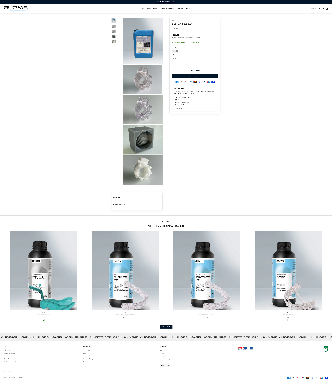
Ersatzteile (6, 359)
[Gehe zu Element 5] (114, 42)
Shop (142, 8)
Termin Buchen (87, 350)
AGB (161, 350)
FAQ (84, 353)
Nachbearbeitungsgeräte (10, 362)
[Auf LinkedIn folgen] (9, 372)
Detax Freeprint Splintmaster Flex (207, 315)
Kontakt (188, 8)
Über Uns (180, 8)
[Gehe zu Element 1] (114, 20)
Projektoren (7, 356)
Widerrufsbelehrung (165, 359)
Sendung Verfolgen (88, 362)
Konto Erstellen (87, 356)
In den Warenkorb (195, 71)
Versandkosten (180, 37)
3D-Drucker (7, 350)
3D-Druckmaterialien (9, 353)
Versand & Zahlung (88, 359)
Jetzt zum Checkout (195, 76)
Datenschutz (163, 356)
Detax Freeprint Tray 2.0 (43, 315)
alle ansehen (166, 326)
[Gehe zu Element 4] (114, 36)
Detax (43, 312)
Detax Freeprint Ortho (288, 315)
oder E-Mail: (32, 337)
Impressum (162, 353)
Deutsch (312, 8)
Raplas (173, 20)
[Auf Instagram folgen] (5, 372)
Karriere (162, 362)
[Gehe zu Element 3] (114, 31)
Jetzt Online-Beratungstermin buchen (166, 1)
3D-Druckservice (152, 8)
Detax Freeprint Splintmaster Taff (125, 315)
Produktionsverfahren (167, 8)
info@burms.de (178, 108)
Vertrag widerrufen (165, 365)
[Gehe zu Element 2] (114, 26)
